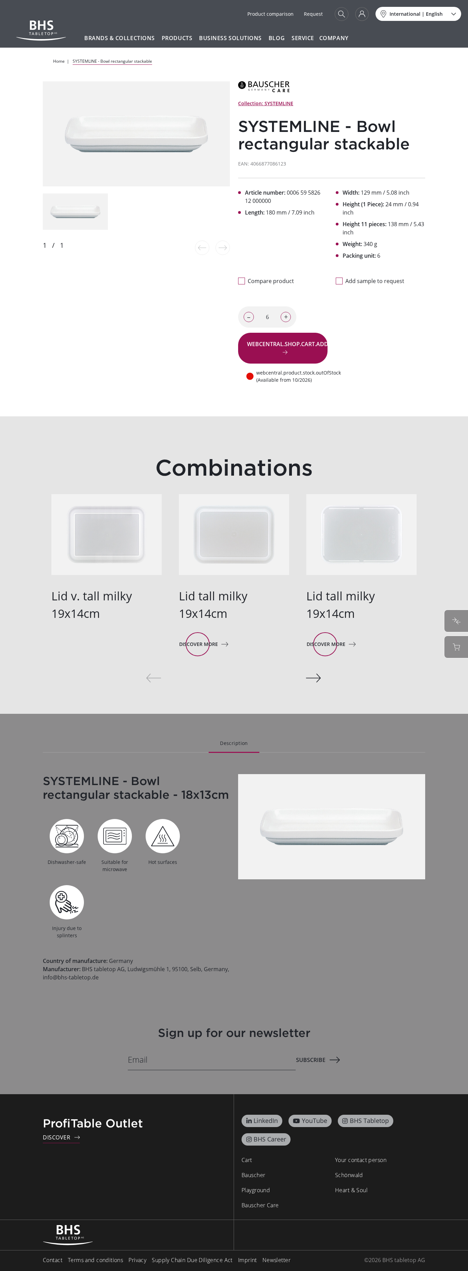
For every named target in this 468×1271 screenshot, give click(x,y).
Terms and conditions (95, 1260)
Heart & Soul (351, 1190)
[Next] (313, 678)
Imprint (247, 1260)
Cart (247, 1160)
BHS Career (270, 1139)
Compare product (271, 281)
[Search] (341, 14)
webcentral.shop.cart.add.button (287, 344)
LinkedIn (266, 1120)
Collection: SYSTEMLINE (265, 103)
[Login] (362, 14)
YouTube (314, 1120)
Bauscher (253, 1175)
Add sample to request (374, 281)
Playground (256, 1190)
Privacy (137, 1260)
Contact (52, 1260)
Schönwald (349, 1175)
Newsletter (276, 1260)
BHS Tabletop (369, 1120)
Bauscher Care (260, 1205)
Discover (56, 1137)
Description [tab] (234, 743)
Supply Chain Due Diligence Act (192, 1260)
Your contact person (360, 1160)
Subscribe (310, 1060)
